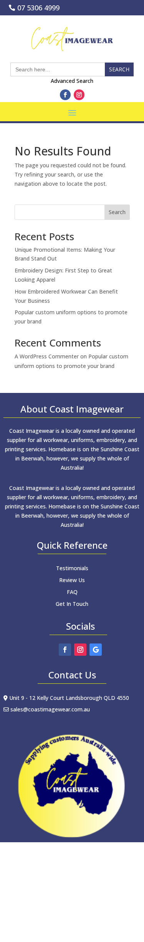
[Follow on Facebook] (65, 94)
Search (117, 212)
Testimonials (72, 568)
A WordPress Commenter (47, 356)
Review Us (72, 580)
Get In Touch (72, 603)
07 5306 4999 (38, 7)
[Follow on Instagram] (79, 94)
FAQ (72, 592)
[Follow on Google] (95, 649)
